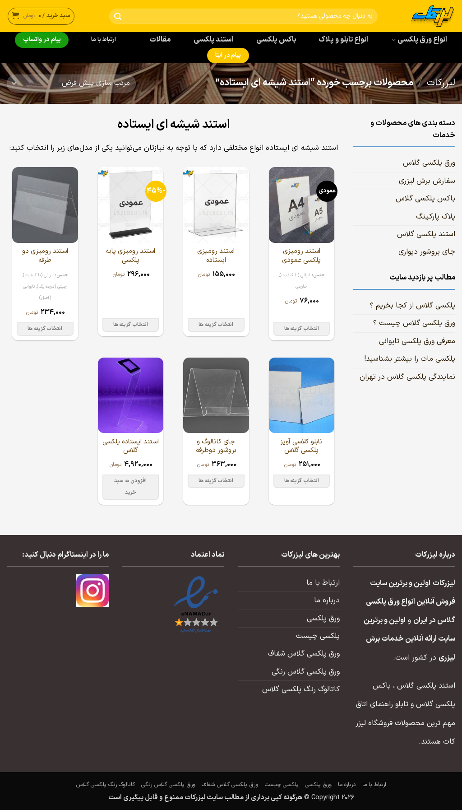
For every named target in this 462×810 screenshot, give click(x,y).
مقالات (160, 39)
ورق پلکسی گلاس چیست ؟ (414, 323)
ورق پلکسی (323, 618)
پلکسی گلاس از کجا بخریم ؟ (412, 305)
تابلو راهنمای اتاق (382, 704)
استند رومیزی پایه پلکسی (130, 256)
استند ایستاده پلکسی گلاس (130, 446)
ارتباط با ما (103, 39)
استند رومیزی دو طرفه (45, 256)
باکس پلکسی (276, 39)
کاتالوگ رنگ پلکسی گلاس (301, 689)
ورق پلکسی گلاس (429, 163)
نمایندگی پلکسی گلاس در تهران (407, 377)
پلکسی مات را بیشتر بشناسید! (409, 359)
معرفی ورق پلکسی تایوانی (417, 341)
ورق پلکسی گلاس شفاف (304, 653)
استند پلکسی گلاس (426, 234)
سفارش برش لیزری (427, 181)
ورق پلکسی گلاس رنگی (306, 671)
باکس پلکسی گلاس (425, 198)
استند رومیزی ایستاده (216, 256)
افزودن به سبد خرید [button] (130, 487)
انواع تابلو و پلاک (343, 39)
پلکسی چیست (318, 636)
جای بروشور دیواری (426, 252)
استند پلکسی (213, 39)
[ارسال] (118, 16)
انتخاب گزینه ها (301, 329)
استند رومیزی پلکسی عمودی (301, 256)
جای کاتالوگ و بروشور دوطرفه (216, 446)
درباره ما (327, 600)
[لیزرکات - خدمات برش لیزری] (423, 16)
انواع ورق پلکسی (422, 39)
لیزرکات (441, 83)
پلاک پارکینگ (435, 216)
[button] (41, 16)
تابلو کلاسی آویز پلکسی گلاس (301, 446)
